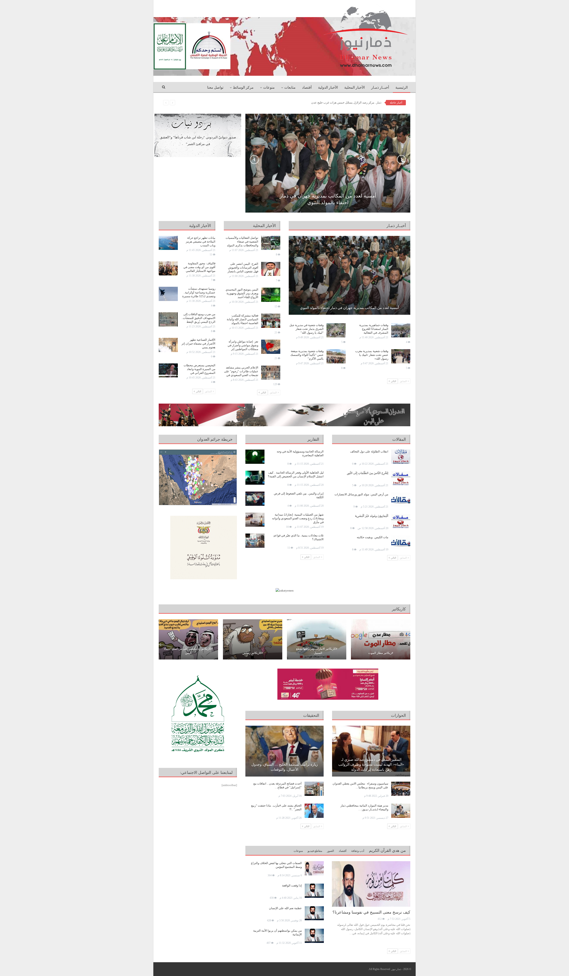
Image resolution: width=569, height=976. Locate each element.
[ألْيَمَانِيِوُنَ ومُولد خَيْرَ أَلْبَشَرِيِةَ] (400, 521)
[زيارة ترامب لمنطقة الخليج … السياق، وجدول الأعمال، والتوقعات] (284, 751)
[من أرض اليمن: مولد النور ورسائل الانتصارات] (400, 499)
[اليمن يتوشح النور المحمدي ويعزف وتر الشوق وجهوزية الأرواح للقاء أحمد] (270, 295)
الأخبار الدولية (328, 87)
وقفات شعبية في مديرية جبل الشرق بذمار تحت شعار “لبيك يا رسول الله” (306, 328)
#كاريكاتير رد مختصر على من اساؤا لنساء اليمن (188, 650)
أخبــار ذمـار (380, 87)
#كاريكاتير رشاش (252, 653)
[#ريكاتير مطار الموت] (381, 639)
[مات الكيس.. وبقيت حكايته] (400, 542)
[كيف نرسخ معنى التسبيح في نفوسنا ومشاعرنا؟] (371, 884)
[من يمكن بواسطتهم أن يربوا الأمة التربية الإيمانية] (314, 936)
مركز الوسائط (243, 87)
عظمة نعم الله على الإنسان (285, 908)
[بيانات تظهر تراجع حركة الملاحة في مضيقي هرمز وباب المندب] (168, 243)
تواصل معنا (215, 87)
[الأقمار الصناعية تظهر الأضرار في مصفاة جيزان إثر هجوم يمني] (168, 345)
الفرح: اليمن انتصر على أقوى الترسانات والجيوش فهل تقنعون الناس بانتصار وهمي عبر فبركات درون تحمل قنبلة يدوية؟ (243, 271)
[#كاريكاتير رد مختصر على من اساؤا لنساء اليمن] (188, 639)
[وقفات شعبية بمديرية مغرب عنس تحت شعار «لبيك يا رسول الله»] (400, 356)
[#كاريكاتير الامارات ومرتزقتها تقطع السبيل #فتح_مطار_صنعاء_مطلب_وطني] (317, 639)
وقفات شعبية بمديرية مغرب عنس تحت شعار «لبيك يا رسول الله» (371, 354)
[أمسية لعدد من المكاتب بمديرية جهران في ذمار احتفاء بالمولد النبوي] (349, 275)
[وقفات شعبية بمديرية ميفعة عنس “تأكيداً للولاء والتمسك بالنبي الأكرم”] (336, 356)
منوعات (269, 87)
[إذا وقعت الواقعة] (314, 891)
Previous (254, 159)
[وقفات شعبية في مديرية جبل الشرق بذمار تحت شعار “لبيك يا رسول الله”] (336, 330)
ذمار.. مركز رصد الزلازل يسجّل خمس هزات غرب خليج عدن (346, 102)
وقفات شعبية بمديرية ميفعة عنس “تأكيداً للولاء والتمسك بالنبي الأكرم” (307, 354)
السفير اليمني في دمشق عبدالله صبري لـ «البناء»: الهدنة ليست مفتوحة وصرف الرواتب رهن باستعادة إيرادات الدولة (371, 764)
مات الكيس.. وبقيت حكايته (372, 537)
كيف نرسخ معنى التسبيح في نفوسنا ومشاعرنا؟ (371, 912)
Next (401, 159)
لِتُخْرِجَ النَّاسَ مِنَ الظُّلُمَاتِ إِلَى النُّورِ (367, 473)
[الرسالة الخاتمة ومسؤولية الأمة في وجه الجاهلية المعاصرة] (254, 457)
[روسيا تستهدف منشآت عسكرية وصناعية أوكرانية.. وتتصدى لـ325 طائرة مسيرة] (168, 294)
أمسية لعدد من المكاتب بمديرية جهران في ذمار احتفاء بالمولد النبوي (349, 308)
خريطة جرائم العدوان (214, 439)
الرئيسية (401, 87)
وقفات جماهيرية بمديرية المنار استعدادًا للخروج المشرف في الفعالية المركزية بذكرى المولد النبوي (373, 332)
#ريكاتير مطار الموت (380, 653)
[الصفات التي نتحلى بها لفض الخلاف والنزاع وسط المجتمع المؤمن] (314, 868)
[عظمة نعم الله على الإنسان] (314, 913)
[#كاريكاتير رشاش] (252, 639)
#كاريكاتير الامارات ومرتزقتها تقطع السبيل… (316, 650)
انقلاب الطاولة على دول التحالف (369, 451)
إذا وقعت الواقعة (292, 885)
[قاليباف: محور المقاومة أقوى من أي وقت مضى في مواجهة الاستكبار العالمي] (168, 268)
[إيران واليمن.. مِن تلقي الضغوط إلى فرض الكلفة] (254, 499)
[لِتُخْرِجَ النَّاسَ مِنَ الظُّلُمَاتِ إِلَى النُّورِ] (400, 478)
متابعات (290, 87)
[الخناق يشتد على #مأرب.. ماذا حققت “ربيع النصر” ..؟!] (314, 811)
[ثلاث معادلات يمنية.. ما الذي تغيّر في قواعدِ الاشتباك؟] (254, 541)
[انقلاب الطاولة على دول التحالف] (400, 457)
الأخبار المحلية (354, 87)
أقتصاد (307, 87)
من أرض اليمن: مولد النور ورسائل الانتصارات (361, 494)
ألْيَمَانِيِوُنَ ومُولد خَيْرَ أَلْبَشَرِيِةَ (371, 516)
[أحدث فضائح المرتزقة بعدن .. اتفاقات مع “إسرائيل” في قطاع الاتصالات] (314, 789)
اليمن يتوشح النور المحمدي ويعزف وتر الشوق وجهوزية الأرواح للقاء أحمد (242, 293)
